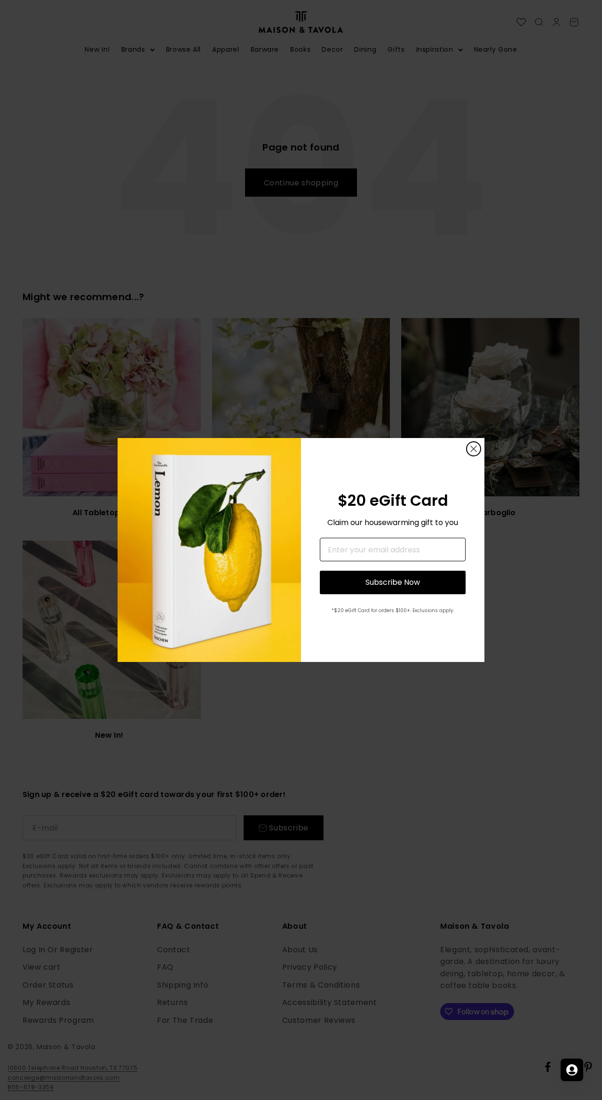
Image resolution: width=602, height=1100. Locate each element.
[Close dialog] (474, 449)
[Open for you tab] (572, 1070)
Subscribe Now (392, 582)
